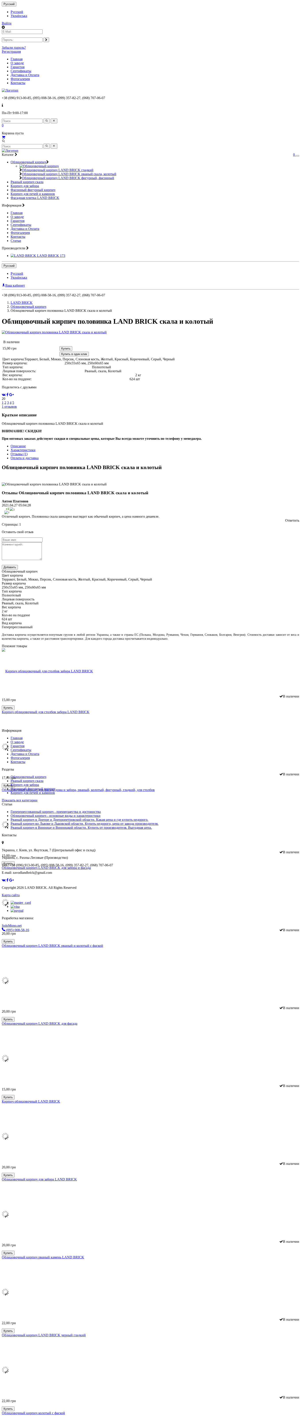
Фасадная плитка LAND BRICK (35, 198)
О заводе (17, 63)
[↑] (7, 513)
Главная (16, 59)
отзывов (9, 406)
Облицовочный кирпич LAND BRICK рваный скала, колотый (69, 174)
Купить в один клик (74, 354)
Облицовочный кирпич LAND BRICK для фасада (39, 1023)
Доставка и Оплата (25, 75)
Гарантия (17, 67)
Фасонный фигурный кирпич (33, 190)
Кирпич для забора (25, 186)
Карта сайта (11, 895)
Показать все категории (19, 800)
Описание (18, 446)
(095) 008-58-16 (17, 930)
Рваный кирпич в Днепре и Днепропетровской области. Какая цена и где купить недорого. (79, 820)
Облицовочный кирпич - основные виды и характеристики (55, 816)
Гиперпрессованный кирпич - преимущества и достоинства (56, 812)
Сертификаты (21, 71)
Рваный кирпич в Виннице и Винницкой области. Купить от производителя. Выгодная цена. (81, 827)
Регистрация (11, 51)
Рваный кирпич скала (27, 182)
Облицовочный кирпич (28, 162)
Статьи (16, 241)
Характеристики (23, 450)
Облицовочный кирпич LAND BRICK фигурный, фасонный (68, 178)
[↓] (12, 509)
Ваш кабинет (15, 285)
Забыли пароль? (14, 47)
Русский (9, 4)
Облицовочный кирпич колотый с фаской (33, 1413)
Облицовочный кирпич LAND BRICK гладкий (57, 170)
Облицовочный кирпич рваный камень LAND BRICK (43, 1257)
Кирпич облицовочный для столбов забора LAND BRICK (45, 712)
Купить (66, 348)
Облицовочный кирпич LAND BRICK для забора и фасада (46, 868)
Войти (6, 23)
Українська (19, 16)
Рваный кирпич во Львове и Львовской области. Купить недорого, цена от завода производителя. (84, 823)
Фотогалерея (20, 79)
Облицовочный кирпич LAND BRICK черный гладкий (44, 1335)
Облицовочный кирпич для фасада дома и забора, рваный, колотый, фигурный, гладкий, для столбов (78, 790)
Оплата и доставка (25, 458)
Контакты (18, 83)
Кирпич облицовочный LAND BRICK (31, 1101)
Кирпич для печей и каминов (33, 194)
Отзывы (19, 454)
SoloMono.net (12, 925)
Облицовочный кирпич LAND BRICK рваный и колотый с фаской (52, 946)
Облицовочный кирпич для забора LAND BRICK (39, 1179)
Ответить (292, 520)
